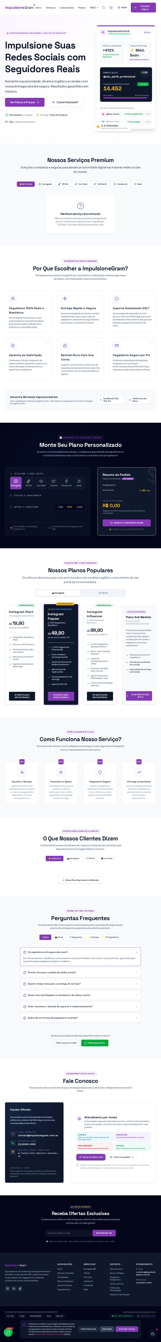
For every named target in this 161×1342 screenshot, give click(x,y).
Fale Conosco (116, 1269)
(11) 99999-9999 (27, 1144)
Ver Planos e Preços (22, 102)
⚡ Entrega (93, 937)
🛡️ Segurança (75, 937)
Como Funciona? (67, 102)
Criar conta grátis (122, 1157)
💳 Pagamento (112, 937)
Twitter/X (102, 184)
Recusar (107, 1329)
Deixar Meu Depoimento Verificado (82, 880)
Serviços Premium (65, 1273)
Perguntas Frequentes (115, 1278)
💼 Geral (59, 937)
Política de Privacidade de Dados (49, 1334)
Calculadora (67, 7)
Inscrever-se (104, 1233)
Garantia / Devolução (120, 1294)
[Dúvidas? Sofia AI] (152, 1333)
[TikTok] (20, 1288)
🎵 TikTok (103, 593)
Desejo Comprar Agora (129, 523)
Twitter (54, 485)
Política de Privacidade (115, 1289)
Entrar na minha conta (93, 1157)
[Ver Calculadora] (111, 7)
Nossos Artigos (117, 1273)
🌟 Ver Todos (25, 184)
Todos (45, 937)
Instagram (47, 184)
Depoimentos (63, 1289)
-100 (60, 507)
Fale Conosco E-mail (66, 1043)
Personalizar (88, 1329)
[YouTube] (13, 1288)
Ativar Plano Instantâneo (22, 696)
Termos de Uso (117, 1284)
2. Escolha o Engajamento (25, 495)
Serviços (51, 7)
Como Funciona (64, 1285)
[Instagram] (7, 1288)
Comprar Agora (145, 8)
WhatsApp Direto (96, 1043)
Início (39, 7)
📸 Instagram (58, 593)
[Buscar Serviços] (103, 7)
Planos (82, 7)
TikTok (65, 184)
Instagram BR (90, 1269)
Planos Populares (65, 1281)
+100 (79, 507)
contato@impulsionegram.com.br (38, 1135)
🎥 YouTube (107, 858)
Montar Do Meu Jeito (140, 695)
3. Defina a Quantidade (24, 507)
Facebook (122, 184)
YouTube (82, 184)
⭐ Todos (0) (54, 858)
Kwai (139, 184)
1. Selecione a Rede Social (27, 473)
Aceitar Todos (127, 1329)
